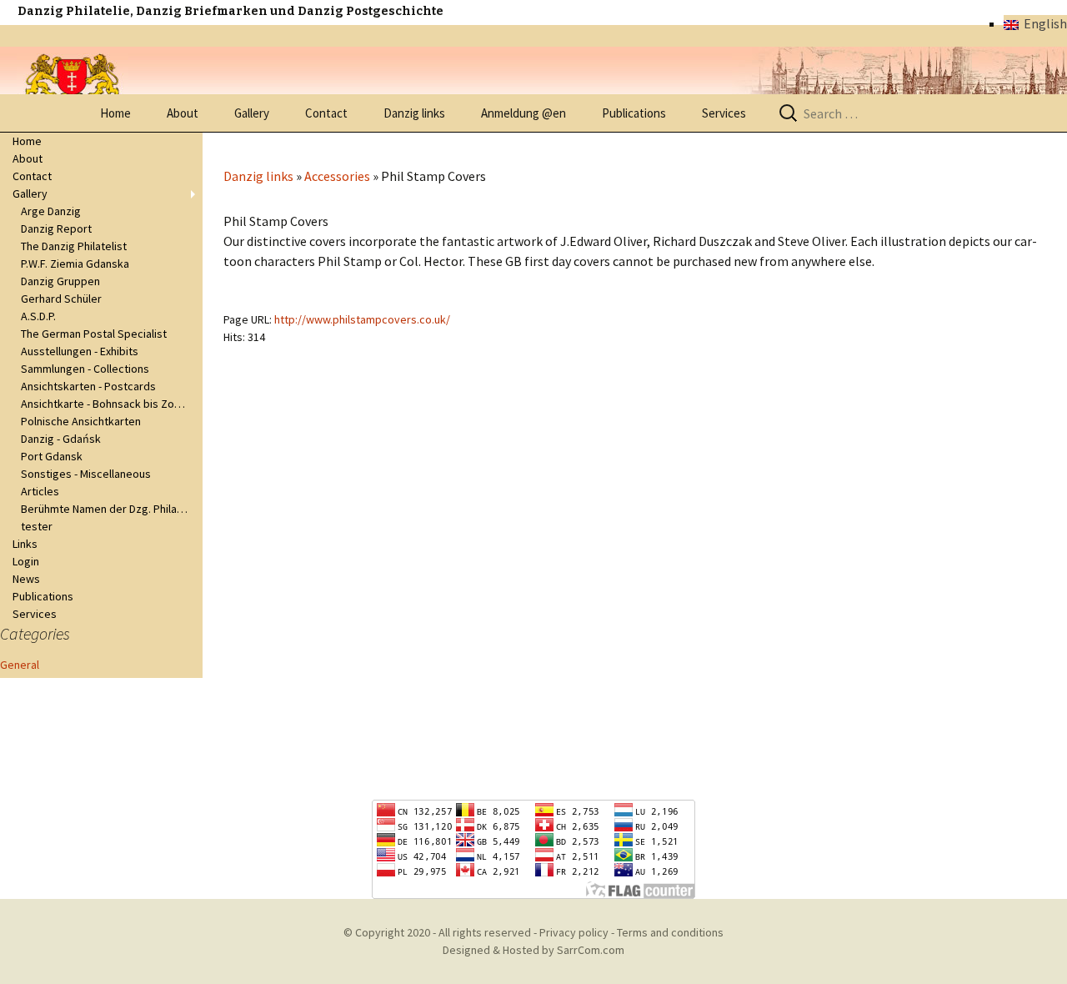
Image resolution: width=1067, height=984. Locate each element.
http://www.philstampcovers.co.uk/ (362, 319)
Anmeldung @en (523, 113)
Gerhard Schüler (61, 298)
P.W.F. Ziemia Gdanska (75, 263)
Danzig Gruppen (60, 281)
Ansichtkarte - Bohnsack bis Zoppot (109, 403)
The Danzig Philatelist (74, 246)
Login (26, 561)
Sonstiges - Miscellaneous (86, 473)
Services (724, 113)
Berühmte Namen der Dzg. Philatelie (110, 508)
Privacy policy (574, 932)
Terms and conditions (670, 932)
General (19, 664)
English (1043, 23)
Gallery (251, 113)
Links (25, 543)
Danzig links (414, 113)
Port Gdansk (52, 456)
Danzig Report (56, 228)
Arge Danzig (51, 210)
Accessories (337, 176)
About (182, 113)
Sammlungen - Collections (85, 368)
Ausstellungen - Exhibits (79, 351)
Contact (326, 113)
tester (37, 526)
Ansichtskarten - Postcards (88, 386)
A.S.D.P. (38, 316)
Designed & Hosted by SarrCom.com (533, 949)
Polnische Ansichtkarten (81, 421)
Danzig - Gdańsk (61, 438)
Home (115, 113)
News (26, 578)
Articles (40, 491)
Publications (634, 113)
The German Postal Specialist (94, 333)
